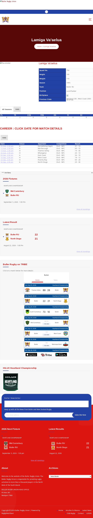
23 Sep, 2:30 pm (7, 160)
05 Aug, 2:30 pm (7, 146)
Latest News (87, 510)
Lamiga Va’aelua (50, 46)
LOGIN (89, 513)
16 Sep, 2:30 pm (7, 158)
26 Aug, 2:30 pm (7, 153)
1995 (17, 109)
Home (39, 46)
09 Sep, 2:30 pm (7, 155)
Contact (81, 513)
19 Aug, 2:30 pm (7, 151)
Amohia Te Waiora (73, 510)
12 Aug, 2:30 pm (7, 148)
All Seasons (7, 109)
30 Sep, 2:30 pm (7, 162)
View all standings (83, 209)
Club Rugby (71, 513)
